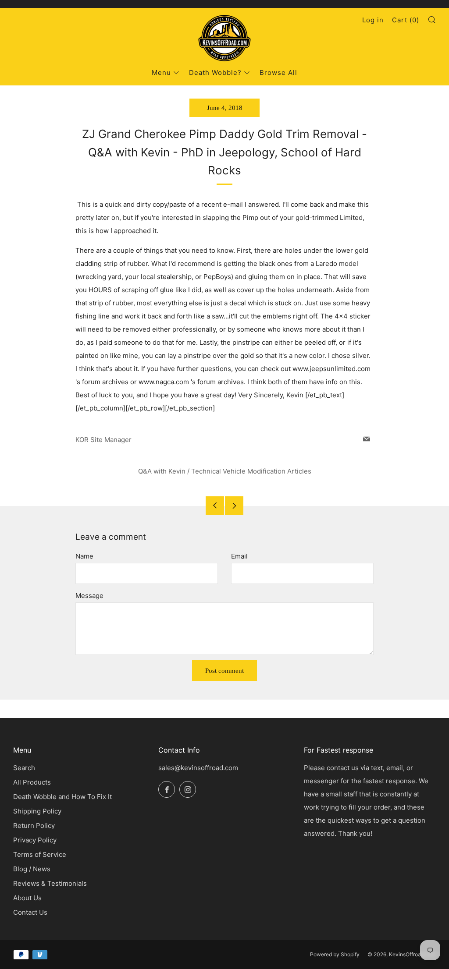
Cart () (405, 20)
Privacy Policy (35, 840)
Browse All (278, 72)
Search (24, 768)
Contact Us (30, 912)
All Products (32, 782)
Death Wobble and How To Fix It (62, 796)
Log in (373, 20)
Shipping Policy (37, 811)
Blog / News (31, 869)
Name (84, 556)
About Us (27, 898)
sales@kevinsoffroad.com (198, 768)
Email (239, 556)
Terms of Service (39, 854)
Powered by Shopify (335, 954)
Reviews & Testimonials (50, 883)
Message (89, 595)
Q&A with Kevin (161, 471)
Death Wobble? (215, 72)
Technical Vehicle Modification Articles (251, 471)
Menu (161, 72)
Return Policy (34, 825)
